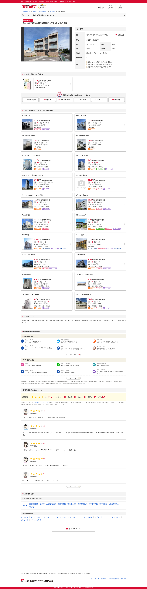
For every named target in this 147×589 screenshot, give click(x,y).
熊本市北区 (103, 504)
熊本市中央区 (93, 504)
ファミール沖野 (36, 517)
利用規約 (103, 579)
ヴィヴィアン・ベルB (85, 517)
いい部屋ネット (25, 11)
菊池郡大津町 (72, 504)
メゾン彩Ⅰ (47, 517)
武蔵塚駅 (118, 100)
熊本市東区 (62, 504)
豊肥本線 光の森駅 (93, 62)
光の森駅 (52, 11)
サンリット (24, 520)
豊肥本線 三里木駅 (93, 64)
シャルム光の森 (36, 520)
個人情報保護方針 (113, 579)
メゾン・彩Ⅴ (99, 517)
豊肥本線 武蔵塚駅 (93, 67)
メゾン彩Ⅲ (24, 517)
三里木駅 (100, 100)
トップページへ (75, 529)
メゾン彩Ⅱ (72, 517)
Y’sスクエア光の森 (59, 517)
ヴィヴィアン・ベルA (113, 517)
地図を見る (121, 35)
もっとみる (73, 354)
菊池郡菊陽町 (43, 11)
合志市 (48, 100)
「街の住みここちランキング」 (41, 402)
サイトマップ (95, 579)
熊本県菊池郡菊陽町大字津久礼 (97, 35)
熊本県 (34, 11)
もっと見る (73, 486)
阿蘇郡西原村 (82, 504)
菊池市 (31, 507)
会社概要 (123, 579)
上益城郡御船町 (114, 504)
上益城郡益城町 (66, 100)
